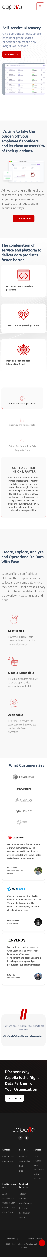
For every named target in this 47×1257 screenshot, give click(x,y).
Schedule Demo (24, 219)
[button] (40, 6)
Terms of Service (34, 1239)
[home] (11, 4)
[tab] (22, 398)
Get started (11, 54)
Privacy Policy (12, 1239)
